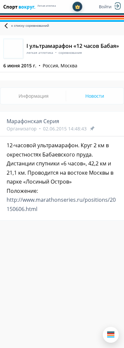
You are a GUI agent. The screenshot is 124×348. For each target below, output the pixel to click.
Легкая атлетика (46, 5)
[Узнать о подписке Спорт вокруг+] (77, 7)
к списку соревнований (30, 25)
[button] (111, 335)
